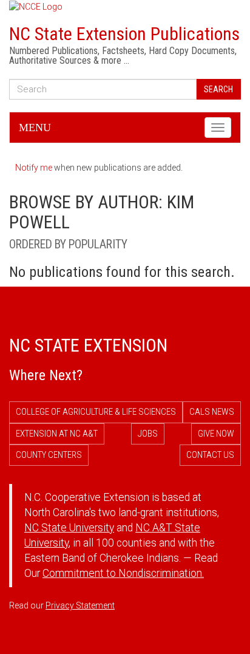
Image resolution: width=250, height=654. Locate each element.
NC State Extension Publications (124, 33)
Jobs (148, 433)
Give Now (216, 433)
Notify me (33, 167)
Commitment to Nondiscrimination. (123, 573)
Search (218, 89)
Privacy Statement (80, 605)
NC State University (69, 528)
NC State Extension (88, 345)
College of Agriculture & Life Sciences (96, 411)
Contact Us (210, 454)
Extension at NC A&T (57, 433)
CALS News (211, 411)
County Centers (49, 454)
